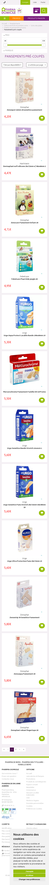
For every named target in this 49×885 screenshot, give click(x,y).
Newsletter (30, 788)
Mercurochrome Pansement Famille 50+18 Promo (24, 392)
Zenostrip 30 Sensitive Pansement (24, 617)
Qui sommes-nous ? (9, 774)
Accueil (4, 24)
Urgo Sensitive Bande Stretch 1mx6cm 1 (24, 448)
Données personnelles (35, 804)
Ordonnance (31, 790)
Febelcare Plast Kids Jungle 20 (24, 279)
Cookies (29, 806)
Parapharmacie (15, 24)
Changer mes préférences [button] (29, 879)
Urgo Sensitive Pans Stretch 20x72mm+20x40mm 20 (24, 506)
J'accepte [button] (29, 871)
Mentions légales (32, 801)
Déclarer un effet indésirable (32, 794)
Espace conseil (32, 785)
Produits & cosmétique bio (36, 782)
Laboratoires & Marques (35, 776)
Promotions (30, 779)
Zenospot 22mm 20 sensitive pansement (24, 110)
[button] (12, 65)
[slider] (5, 45)
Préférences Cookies (34, 809)
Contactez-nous (8, 779)
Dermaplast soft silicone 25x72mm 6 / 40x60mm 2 (24, 166)
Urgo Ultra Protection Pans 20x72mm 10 (24, 561)
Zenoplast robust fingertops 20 (24, 730)
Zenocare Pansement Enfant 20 (24, 223)
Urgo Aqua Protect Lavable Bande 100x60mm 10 (24, 335)
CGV (28, 798)
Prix (7, 35)
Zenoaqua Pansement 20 (24, 674)
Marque (9, 50)
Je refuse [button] (29, 875)
